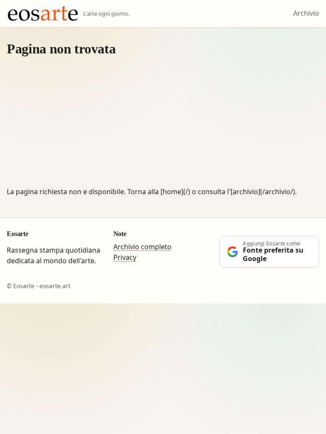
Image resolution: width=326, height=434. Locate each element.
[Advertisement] (163, 123)
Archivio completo (142, 246)
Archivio (306, 13)
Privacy (124, 257)
